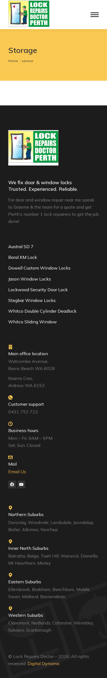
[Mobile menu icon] (95, 14)
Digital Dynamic (44, 663)
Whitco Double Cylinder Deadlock (42, 311)
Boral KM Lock (22, 257)
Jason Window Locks (29, 279)
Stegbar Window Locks (32, 300)
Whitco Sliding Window (32, 321)
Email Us (17, 471)
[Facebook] (12, 484)
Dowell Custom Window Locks (39, 268)
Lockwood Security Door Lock (38, 289)
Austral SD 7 (20, 246)
